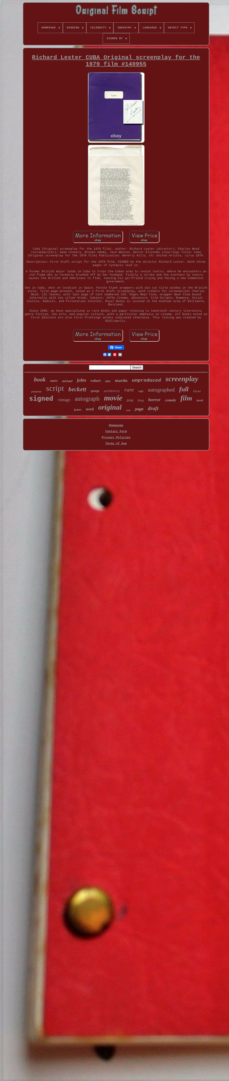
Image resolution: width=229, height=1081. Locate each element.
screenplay (181, 379)
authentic (112, 391)
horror (154, 399)
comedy (170, 400)
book (40, 379)
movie (113, 398)
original (110, 407)
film (186, 398)
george (95, 391)
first (197, 391)
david (200, 400)
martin (121, 380)
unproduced (146, 380)
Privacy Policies (116, 437)
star (107, 381)
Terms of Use (116, 443)
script (55, 388)
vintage (64, 399)
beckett (77, 389)
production (36, 391)
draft (153, 408)
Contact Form (116, 431)
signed (41, 398)
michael (67, 381)
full (184, 389)
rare (129, 390)
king (141, 400)
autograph (87, 398)
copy (140, 391)
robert (96, 380)
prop (130, 400)
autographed (161, 390)
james (77, 409)
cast (128, 410)
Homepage (116, 425)
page (139, 409)
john (81, 380)
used (90, 409)
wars (54, 381)
